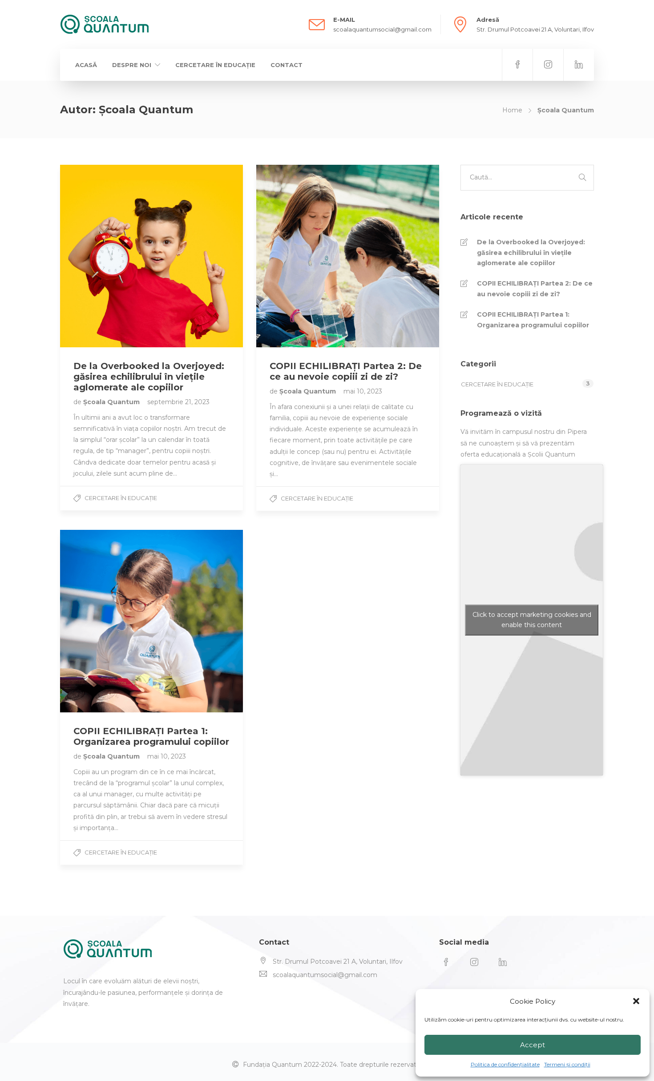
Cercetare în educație (215, 64)
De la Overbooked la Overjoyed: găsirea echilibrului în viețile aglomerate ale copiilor (531, 252)
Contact (286, 64)
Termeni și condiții (567, 1064)
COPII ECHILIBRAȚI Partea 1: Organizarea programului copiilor (533, 319)
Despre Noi (131, 64)
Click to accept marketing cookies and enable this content (531, 620)
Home (512, 110)
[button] (636, 1001)
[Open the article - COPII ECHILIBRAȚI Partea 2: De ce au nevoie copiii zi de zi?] (302, 256)
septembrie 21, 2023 (178, 402)
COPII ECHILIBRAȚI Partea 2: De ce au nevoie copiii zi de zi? (535, 288)
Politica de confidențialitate (505, 1064)
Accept (532, 1045)
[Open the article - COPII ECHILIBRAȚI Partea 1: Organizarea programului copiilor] (106, 621)
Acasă (86, 64)
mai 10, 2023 (362, 391)
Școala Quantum (112, 402)
